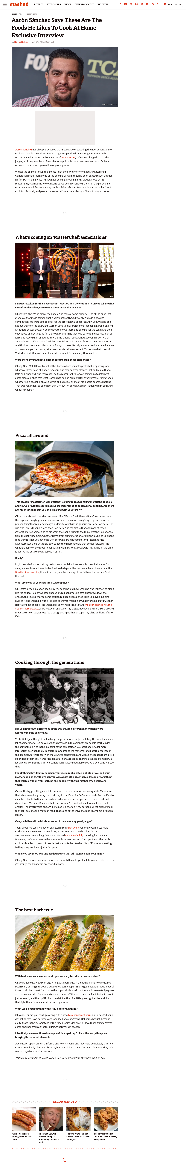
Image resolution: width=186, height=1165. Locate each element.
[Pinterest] (142, 5)
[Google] (152, 5)
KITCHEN (102, 4)
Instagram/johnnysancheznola (102, 721)
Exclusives (17, 14)
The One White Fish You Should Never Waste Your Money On (78, 1136)
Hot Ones (73, 827)
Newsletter (174, 4)
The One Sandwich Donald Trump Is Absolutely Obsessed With (49, 1138)
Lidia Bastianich (74, 835)
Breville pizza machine (27, 572)
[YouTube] (125, 5)
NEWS (67, 4)
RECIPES (38, 4)
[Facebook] (120, 5)
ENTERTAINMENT (84, 4)
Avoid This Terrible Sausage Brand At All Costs (21, 1136)
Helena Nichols (21, 42)
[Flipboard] (147, 5)
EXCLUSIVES (54, 4)
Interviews (31, 14)
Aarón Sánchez (23, 149)
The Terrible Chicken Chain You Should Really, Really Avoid (105, 1136)
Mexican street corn (79, 1015)
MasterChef (68, 157)
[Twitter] (131, 5)
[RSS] (158, 5)
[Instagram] (136, 5)
